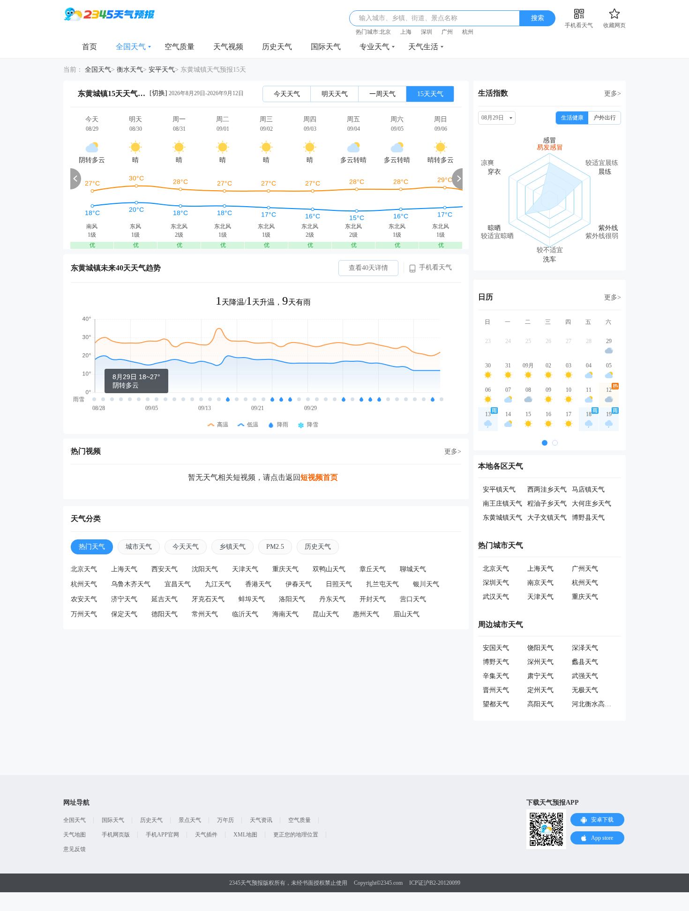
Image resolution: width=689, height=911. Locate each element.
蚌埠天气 (252, 599)
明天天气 (335, 93)
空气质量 (180, 47)
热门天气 (92, 546)
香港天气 (258, 584)
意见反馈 (74, 849)
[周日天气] (440, 178)
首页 (89, 47)
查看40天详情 (368, 267)
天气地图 (74, 834)
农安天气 (84, 599)
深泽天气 (585, 647)
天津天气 (245, 569)
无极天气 (585, 690)
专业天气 (374, 47)
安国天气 (496, 647)
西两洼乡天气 (547, 489)
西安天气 (164, 569)
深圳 (426, 32)
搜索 (537, 18)
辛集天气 (496, 676)
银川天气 (426, 584)
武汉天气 (496, 596)
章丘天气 (372, 569)
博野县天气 (588, 517)
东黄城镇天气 (502, 517)
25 (528, 341)
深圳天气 (496, 582)
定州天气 (540, 690)
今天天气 (287, 93)
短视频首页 (319, 477)
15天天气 (430, 93)
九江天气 (218, 584)
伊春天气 (298, 584)
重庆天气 (285, 569)
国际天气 (326, 47)
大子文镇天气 (547, 517)
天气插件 (206, 834)
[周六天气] (397, 178)
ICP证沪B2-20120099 (434, 883)
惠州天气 (366, 614)
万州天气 (84, 614)
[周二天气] (222, 178)
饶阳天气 (540, 647)
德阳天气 (164, 614)
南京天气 (540, 582)
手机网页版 (116, 834)
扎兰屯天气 (382, 584)
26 (548, 341)
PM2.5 (275, 546)
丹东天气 (332, 599)
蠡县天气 (585, 661)
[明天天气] (135, 178)
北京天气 (84, 569)
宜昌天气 (178, 584)
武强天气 (585, 676)
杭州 (467, 32)
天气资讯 (261, 820)
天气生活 (423, 47)
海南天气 (285, 614)
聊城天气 (413, 569)
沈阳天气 (205, 569)
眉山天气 (406, 614)
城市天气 (139, 546)
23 (488, 341)
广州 (447, 32)
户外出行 (604, 117)
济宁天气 (124, 599)
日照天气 (339, 584)
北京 (385, 32)
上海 (406, 32)
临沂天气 (245, 614)
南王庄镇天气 (502, 503)
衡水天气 (130, 69)
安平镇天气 (499, 489)
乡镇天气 (232, 546)
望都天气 (496, 704)
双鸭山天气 (329, 569)
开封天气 (372, 599)
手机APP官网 (162, 834)
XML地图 (245, 834)
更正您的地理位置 (295, 834)
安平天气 (162, 69)
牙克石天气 (208, 599)
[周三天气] (266, 178)
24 (508, 341)
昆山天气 (326, 614)
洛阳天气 (292, 599)
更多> (452, 451)
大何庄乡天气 (591, 503)
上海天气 (124, 569)
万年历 (225, 820)
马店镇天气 (588, 489)
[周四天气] (309, 178)
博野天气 (496, 661)
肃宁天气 (540, 676)
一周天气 (382, 93)
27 (568, 341)
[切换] (158, 93)
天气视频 (228, 47)
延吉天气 (164, 599)
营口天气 (413, 599)
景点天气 (190, 820)
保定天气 (124, 614)
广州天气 (585, 568)
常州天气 (205, 614)
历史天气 (277, 47)
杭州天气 (84, 584)
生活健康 (572, 117)
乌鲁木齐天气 (130, 584)
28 (589, 341)
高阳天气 (540, 704)
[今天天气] (91, 178)
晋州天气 (496, 690)
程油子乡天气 (547, 503)
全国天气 (131, 47)
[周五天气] (353, 178)
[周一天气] (179, 178)
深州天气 (540, 661)
